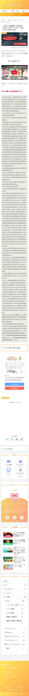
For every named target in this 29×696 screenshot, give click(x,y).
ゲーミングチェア (14, 589)
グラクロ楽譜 (6, 398)
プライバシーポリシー (11, 676)
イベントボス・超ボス (14, 605)
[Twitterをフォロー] (7, 517)
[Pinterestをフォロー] (22, 517)
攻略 (14, 648)
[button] (21, 439)
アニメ (14, 585)
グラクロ (14, 601)
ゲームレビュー (14, 593)
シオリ (14, 490)
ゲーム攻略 (14, 597)
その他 (14, 581)
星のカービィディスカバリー (14, 644)
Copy (24, 96)
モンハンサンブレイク (14, 640)
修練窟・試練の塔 (14, 617)
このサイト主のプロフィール (13, 668)
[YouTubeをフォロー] (14, 517)
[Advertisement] (14, 418)
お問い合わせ (8, 672)
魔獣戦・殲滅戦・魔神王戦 (14, 622)
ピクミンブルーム (14, 628)
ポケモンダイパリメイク (14, 636)
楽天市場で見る (14, 388)
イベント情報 (14, 609)
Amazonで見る (14, 384)
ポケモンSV (14, 632)
